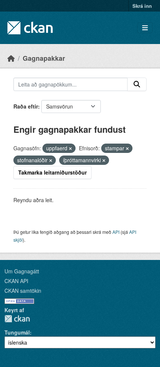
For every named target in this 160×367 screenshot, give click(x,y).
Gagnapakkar (44, 58)
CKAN (17, 319)
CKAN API (16, 281)
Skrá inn (142, 5)
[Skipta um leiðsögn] (145, 27)
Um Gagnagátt (21, 271)
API (115, 232)
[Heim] (11, 58)
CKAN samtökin (22, 290)
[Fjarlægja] (70, 148)
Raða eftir (25, 106)
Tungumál (17, 332)
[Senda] (137, 84)
